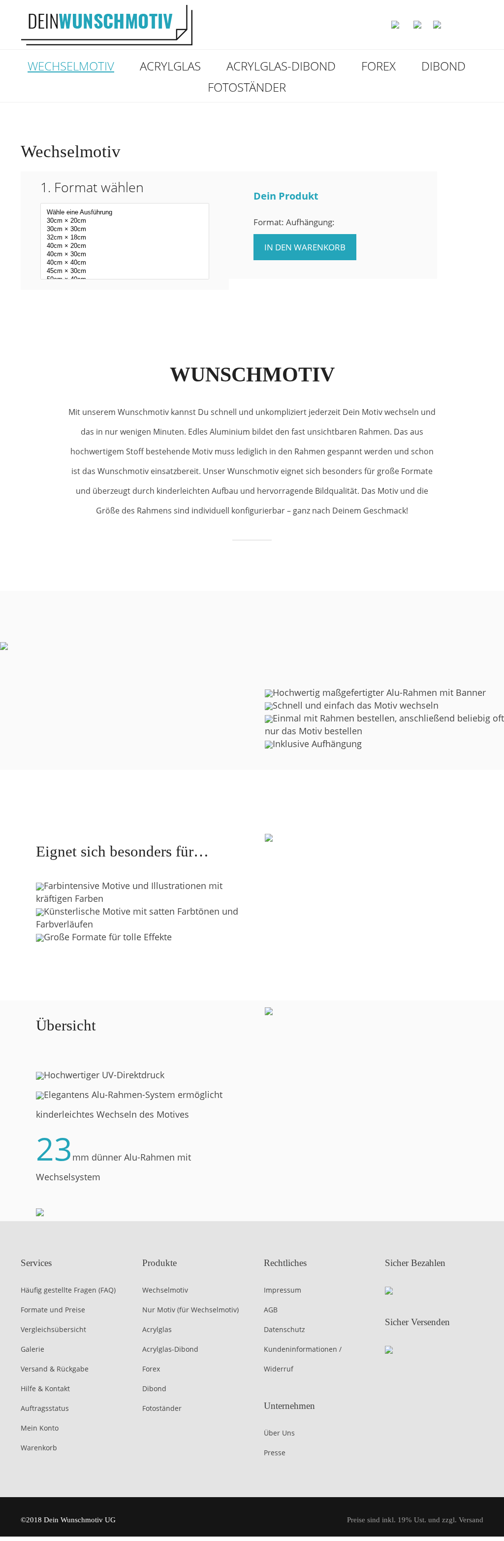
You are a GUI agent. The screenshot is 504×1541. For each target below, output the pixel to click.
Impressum (282, 1290)
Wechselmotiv (71, 66)
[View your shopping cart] (463, 24)
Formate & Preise (307, 322)
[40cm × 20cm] (125, 246)
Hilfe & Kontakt (45, 1388)
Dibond (443, 66)
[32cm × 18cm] (125, 238)
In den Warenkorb (305, 247)
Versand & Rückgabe (55, 1368)
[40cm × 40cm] (125, 263)
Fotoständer (247, 87)
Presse (274, 1452)
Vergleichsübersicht (53, 1329)
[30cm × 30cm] (125, 229)
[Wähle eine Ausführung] (125, 212)
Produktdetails (160, 322)
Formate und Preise (53, 1309)
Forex (378, 66)
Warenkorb (39, 1447)
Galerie (32, 1349)
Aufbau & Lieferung (396, 322)
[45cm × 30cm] (125, 271)
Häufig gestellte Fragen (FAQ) (68, 1290)
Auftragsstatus (45, 1408)
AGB (271, 1309)
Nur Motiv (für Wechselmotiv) (190, 1309)
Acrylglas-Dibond (281, 66)
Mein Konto (40, 1428)
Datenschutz (284, 1329)
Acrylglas (170, 66)
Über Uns (279, 1433)
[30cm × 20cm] (125, 221)
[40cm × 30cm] (125, 254)
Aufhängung (233, 322)
